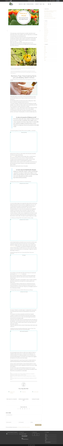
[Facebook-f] (50, 4)
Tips (44, 58)
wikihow (18, 41)
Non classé (45, 52)
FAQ (43, 4)
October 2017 (46, 41)
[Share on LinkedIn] (25, 409)
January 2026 (45, 22)
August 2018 (45, 35)
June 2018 (45, 36)
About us (21, 4)
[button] (7, 31)
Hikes (24, 4)
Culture (45, 49)
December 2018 (46, 30)
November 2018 (46, 32)
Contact (37, 4)
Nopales (13, 156)
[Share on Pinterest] (22, 409)
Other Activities (29, 4)
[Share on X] (18, 409)
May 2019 (45, 27)
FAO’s (33, 207)
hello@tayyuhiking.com (25, 439)
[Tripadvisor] (34, 1)
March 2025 (45, 24)
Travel (45, 60)
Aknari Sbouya (12, 246)
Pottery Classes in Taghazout (47, 13)
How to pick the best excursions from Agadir (49, 18)
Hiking (45, 50)
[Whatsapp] (9, 1)
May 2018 (45, 38)
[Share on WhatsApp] (29, 409)
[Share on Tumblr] (27, 409)
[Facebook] (33, 435)
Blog (41, 4)
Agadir (45, 46)
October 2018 (46, 33)
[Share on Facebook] (20, 409)
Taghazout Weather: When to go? (48, 16)
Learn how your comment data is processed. (23, 427)
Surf (44, 55)
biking (45, 47)
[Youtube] (38, 435)
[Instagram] (48, 4)
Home (46, 434)
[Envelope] (11, 1)
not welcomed (19, 274)
